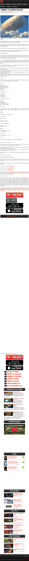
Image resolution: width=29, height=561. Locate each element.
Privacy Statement (24, 559)
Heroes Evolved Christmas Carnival (18, 505)
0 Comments (17, 464)
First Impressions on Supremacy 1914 (12, 457)
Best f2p (14, 4)
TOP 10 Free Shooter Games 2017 (18, 525)
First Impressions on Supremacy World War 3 (13, 462)
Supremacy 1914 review (13, 381)
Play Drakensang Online (19, 398)
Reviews (19, 4)
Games (9, 4)
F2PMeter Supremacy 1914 (13, 383)
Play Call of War (17, 391)
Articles (24, 4)
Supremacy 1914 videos (13, 379)
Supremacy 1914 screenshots (14, 376)
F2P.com (19, 42)
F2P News (2, 4)
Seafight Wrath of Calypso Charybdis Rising (18, 494)
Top (26, 556)
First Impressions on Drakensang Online (12, 467)
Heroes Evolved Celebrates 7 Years (18, 500)
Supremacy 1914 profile (13, 372)
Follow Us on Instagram (10, 216)
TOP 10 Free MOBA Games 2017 (18, 531)
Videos (9, 6)
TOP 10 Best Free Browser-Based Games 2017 (19, 519)
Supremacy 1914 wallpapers (14, 374)
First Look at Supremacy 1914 (14, 386)
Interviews (2, 6)
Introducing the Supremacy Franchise (13, 189)
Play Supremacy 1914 (14, 357)
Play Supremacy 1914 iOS (14, 367)
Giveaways (15, 6)
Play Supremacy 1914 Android (14, 362)
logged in (7, 353)
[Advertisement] (14, 281)
